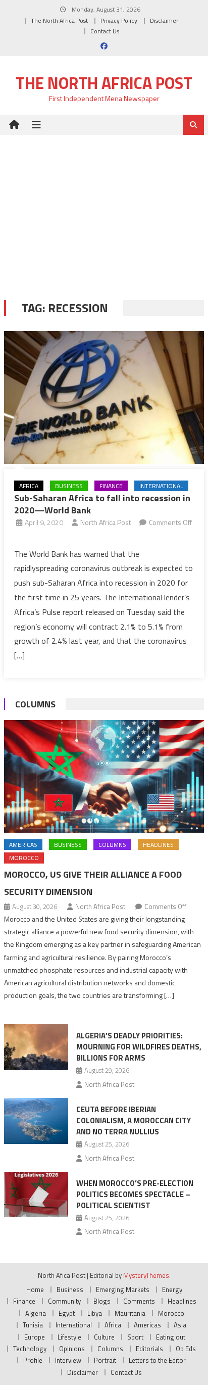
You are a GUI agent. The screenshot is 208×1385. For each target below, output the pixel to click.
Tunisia (33, 1325)
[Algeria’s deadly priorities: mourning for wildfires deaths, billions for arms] (36, 1047)
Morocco (24, 858)
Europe (34, 1337)
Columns (35, 704)
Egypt (67, 1313)
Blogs (102, 1301)
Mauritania (130, 1313)
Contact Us (104, 31)
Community (64, 1301)
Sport (135, 1337)
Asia (180, 1325)
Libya (94, 1313)
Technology (29, 1349)
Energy (172, 1289)
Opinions (72, 1349)
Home (35, 1289)
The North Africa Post (59, 20)
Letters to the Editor (157, 1360)
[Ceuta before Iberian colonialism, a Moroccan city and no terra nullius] (36, 1120)
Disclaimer (164, 20)
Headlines (158, 844)
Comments (139, 1301)
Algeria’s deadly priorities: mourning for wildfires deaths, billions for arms (138, 1047)
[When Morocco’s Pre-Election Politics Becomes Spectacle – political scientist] (36, 1194)
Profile (32, 1360)
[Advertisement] (104, 210)
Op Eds (186, 1349)
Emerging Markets (122, 1289)
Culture (104, 1337)
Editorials (149, 1349)
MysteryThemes (146, 1275)
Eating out (170, 1337)
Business (69, 486)
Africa (28, 486)
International (161, 486)
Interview (68, 1360)
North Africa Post (105, 522)
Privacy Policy (118, 20)
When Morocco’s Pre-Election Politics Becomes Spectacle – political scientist (134, 1194)
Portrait (105, 1360)
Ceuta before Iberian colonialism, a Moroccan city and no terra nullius (133, 1120)
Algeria (35, 1313)
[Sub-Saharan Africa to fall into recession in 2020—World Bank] (104, 397)
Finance (111, 486)
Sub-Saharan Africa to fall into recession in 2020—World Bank (102, 503)
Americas (23, 844)
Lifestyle (69, 1337)
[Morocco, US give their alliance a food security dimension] (104, 776)
